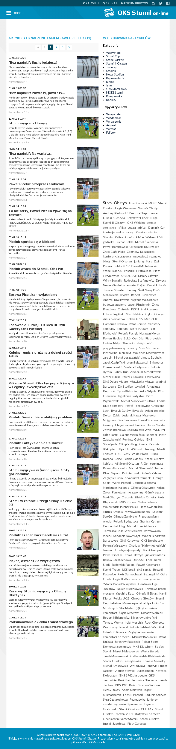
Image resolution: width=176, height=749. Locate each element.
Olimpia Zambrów (125, 516)
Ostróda (123, 309)
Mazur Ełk (151, 319)
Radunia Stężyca (155, 695)
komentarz (110, 613)
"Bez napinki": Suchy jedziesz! (33, 62)
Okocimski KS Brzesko (144, 246)
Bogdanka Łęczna (144, 482)
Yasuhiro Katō (125, 593)
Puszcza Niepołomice (143, 213)
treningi (150, 449)
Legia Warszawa (126, 208)
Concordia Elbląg (114, 526)
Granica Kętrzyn (150, 521)
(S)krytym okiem (146, 608)
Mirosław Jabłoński (144, 617)
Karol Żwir (153, 261)
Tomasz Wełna (113, 622)
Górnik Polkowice (114, 632)
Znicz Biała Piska (114, 251)
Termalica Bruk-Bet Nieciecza (122, 531)
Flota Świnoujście (151, 507)
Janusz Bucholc (151, 357)
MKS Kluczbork (143, 646)
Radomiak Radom (123, 564)
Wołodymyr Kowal (115, 627)
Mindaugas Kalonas (116, 487)
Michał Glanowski (141, 468)
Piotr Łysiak (153, 338)
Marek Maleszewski (126, 651)
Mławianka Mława (142, 381)
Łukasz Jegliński (113, 314)
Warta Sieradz (150, 651)
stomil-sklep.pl (112, 271)
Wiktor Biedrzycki (153, 536)
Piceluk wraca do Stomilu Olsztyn (36, 269)
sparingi (160, 381)
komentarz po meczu (116, 637)
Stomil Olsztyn (115, 60)
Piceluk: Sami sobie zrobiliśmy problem (40, 417)
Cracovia (127, 497)
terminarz (156, 463)
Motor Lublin (111, 377)
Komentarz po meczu (117, 646)
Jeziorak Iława (131, 415)
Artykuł (111, 125)
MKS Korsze (128, 502)
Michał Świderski (146, 242)
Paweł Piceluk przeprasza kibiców (36, 184)
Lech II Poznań (133, 695)
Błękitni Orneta (145, 497)
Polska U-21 (121, 598)
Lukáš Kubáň (145, 670)
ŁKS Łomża (144, 569)
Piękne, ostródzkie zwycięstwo (34, 561)
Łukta (143, 444)
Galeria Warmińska (132, 434)
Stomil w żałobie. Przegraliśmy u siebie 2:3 (40, 503)
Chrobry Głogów (142, 598)
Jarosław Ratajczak (127, 641)
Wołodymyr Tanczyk (143, 665)
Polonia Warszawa (115, 545)
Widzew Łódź (154, 237)
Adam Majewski (132, 690)
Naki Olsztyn (111, 497)
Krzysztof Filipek (138, 218)
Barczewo (109, 386)
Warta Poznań (121, 482)
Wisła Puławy (138, 328)
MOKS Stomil (114, 92)
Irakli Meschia (134, 622)
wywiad (140, 386)
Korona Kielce (112, 459)
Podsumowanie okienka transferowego (41, 622)
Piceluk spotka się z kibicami (32, 242)
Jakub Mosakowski (115, 656)
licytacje (137, 410)
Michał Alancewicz (133, 401)
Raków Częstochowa (117, 560)
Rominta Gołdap (133, 439)
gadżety (108, 242)
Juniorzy (111, 67)
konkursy (109, 328)
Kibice (110, 81)
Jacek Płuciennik (139, 304)
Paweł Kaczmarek (148, 564)
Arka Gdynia (148, 391)
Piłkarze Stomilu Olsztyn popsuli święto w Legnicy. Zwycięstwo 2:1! (41, 385)
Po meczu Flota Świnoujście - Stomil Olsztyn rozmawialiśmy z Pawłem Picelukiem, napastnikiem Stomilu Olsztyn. (38, 451)
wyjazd (124, 295)
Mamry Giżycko (148, 275)
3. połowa (119, 723)
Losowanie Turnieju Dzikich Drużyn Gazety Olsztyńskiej (37, 327)
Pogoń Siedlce (112, 338)
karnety (108, 425)
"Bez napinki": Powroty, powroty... (37, 93)
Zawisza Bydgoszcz (136, 367)
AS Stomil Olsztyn (127, 463)
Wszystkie (113, 52)
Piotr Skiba (110, 352)
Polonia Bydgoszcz (125, 521)
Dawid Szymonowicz (151, 420)
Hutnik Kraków (113, 511)
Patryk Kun (121, 372)
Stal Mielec (126, 608)
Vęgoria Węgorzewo (144, 300)
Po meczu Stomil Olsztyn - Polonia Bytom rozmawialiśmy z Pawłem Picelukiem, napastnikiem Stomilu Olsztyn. (41, 423)
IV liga (122, 227)
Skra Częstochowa (115, 699)
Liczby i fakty (111, 690)
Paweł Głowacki (133, 377)
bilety (107, 261)
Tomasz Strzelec (114, 290)
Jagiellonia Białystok (130, 396)
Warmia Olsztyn (148, 208)
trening (132, 290)
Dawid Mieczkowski (130, 588)
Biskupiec (109, 449)
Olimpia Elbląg (128, 444)
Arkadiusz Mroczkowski (145, 372)
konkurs (122, 328)
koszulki (129, 271)
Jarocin (107, 357)
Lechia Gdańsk (133, 459)
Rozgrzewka (137, 699)
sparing (132, 348)
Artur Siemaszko (114, 319)
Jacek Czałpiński (114, 362)
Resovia (154, 444)
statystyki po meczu (148, 714)
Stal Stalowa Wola (139, 430)
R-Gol (144, 463)
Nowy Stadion (115, 74)
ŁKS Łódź (128, 569)
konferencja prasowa (117, 256)
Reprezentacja (115, 78)
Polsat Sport (150, 641)
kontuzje (109, 232)
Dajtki (141, 285)
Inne (109, 85)
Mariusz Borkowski (144, 637)
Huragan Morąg (150, 333)
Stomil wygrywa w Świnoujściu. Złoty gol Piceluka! (39, 472)
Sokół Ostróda (134, 338)
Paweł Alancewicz (115, 468)
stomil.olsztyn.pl (137, 362)
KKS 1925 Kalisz (126, 685)
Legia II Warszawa (125, 579)
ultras (151, 401)
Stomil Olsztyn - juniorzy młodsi (144, 555)
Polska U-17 (122, 266)
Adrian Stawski (125, 670)
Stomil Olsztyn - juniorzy (128, 261)
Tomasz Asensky (154, 661)
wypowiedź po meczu (128, 704)
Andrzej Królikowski (116, 300)
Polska (107, 266)
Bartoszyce (110, 540)
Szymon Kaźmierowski (125, 473)
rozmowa (155, 256)
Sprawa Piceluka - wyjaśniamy (33, 295)
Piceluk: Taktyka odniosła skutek (36, 443)
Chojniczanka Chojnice (130, 425)
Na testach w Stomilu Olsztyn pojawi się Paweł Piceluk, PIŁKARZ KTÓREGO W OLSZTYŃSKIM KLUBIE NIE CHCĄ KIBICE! (41, 223)
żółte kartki (110, 434)
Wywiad (111, 129)
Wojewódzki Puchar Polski (120, 507)
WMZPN (159, 430)
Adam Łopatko (155, 410)
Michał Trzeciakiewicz (141, 526)
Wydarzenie (113, 121)
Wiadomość (113, 118)
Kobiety (111, 100)
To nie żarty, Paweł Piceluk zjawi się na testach (40, 213)
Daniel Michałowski (144, 266)
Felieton (111, 132)
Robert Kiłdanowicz (116, 617)
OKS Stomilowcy (116, 89)
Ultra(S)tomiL (134, 449)
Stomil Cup (113, 56)
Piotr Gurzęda (136, 723)
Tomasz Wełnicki (151, 613)
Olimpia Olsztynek (143, 487)
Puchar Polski (124, 242)
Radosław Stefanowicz (139, 280)
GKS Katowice (130, 540)
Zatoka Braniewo (114, 430)
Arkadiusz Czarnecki (137, 478)
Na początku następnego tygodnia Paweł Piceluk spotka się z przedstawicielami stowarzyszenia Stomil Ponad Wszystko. (41, 250)
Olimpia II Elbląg (147, 593)
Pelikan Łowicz (124, 237)
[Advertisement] (88, 26)
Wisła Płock (140, 454)
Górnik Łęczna (154, 492)
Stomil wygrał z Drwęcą (28, 123)
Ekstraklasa (144, 271)
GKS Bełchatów (152, 540)
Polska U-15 (135, 319)
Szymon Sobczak (149, 685)
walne (120, 232)
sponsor (151, 434)
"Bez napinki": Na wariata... (30, 153)
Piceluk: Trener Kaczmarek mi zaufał (38, 535)
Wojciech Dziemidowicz (148, 352)
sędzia (132, 227)
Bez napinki (151, 574)
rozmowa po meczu (137, 511)
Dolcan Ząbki (111, 415)
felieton (115, 603)
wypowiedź (140, 256)
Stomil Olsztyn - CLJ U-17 (136, 709)
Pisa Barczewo (127, 420)
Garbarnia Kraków (115, 324)
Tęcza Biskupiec (127, 391)
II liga (154, 218)
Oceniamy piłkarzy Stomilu (120, 719)
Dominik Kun (156, 227)
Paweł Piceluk (112, 555)
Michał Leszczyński (127, 357)
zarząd (130, 232)
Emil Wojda (152, 377)
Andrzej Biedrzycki (115, 213)
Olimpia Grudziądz (133, 343)
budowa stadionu (114, 304)
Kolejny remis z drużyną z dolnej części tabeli (40, 354)
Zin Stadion (125, 386)
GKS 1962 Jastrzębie (133, 675)
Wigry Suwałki (112, 280)
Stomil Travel (111, 569)
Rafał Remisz (137, 324)
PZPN (135, 309)
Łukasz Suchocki (114, 218)
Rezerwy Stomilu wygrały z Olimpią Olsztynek (37, 593)
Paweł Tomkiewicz (137, 405)
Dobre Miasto (156, 425)
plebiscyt (125, 352)
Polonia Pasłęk (128, 333)
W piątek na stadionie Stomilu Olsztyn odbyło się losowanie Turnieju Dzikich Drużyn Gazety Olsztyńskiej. (40, 335)
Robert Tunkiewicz (143, 295)
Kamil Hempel (152, 550)
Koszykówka (114, 96)
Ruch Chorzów (154, 622)
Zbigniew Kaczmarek (141, 251)
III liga (154, 454)
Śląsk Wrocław (129, 613)
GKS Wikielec (136, 222)
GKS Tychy (122, 454)
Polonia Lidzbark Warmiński (147, 627)
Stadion (111, 70)
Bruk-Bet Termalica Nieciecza (137, 680)
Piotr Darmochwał (130, 574)
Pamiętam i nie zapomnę (127, 492)
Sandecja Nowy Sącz (126, 536)
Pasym (156, 348)
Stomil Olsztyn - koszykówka (122, 661)
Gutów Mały (111, 343)
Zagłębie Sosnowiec (141, 632)
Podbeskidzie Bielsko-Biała (147, 656)
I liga (121, 449)
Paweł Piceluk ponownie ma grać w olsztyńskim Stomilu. (40, 273)
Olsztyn (141, 232)
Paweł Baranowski (115, 246)
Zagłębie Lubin (113, 478)
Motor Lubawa (147, 502)
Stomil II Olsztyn (116, 63)
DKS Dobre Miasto (115, 381)
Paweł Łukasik (156, 285)
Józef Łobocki (138, 203)
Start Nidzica (134, 314)
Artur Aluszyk (129, 275)
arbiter (142, 227)
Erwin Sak (144, 348)
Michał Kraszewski (115, 665)
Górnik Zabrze (151, 473)
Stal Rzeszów (149, 309)
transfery (154, 324)
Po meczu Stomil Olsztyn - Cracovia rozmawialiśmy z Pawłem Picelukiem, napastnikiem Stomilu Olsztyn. (38, 541)
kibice (140, 237)
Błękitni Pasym (154, 314)
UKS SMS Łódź (142, 560)
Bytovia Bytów (121, 410)
